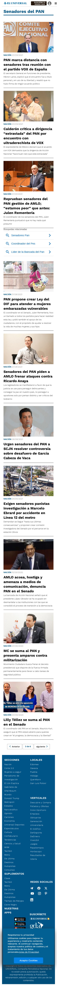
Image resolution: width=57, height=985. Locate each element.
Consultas (9, 870)
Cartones (9, 817)
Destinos (8, 862)
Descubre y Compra (40, 802)
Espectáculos (11, 828)
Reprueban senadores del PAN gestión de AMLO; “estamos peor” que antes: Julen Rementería (27, 206)
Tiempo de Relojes (14, 901)
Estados (8, 806)
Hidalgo (34, 776)
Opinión (8, 813)
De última (9, 858)
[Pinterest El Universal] (45, 894)
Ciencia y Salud (12, 843)
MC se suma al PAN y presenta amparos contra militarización (25, 655)
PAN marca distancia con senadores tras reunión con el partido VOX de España (27, 64)
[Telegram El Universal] (31, 888)
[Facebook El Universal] (38, 888)
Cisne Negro (10, 904)
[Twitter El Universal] (45, 888)
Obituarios (35, 817)
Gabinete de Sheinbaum (10, 789)
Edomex (34, 764)
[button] (39, 3)
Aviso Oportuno (38, 810)
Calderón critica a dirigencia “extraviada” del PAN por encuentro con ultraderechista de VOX (28, 136)
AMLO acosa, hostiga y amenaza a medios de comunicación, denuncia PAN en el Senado (25, 584)
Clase (7, 878)
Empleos (34, 814)
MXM (6, 847)
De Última (9, 889)
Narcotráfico (10, 809)
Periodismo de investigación (11, 778)
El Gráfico (35, 829)
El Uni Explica (11, 783)
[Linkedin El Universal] (31, 899)
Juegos (33, 844)
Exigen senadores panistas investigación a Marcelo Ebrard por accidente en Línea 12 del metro (27, 511)
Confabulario (11, 836)
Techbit (8, 851)
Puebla (33, 772)
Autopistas (9, 866)
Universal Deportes (14, 824)
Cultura (8, 832)
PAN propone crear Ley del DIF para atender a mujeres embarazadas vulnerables (27, 304)
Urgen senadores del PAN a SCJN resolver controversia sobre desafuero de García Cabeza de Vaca (27, 451)
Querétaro (35, 779)
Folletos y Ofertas (39, 806)
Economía (9, 821)
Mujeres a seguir (12, 772)
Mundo (8, 794)
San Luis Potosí (38, 783)
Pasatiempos (37, 848)
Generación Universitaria (36, 823)
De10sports (36, 832)
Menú (7, 855)
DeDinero (35, 836)
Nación (7, 55)
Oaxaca (34, 768)
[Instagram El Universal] (39, 894)
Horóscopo (36, 851)
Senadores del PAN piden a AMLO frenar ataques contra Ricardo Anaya (28, 376)
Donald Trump (11, 798)
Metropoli (9, 802)
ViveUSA (34, 840)
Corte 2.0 (9, 768)
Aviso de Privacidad (29, 952)
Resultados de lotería (37, 857)
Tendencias (10, 840)
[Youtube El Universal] (32, 894)
